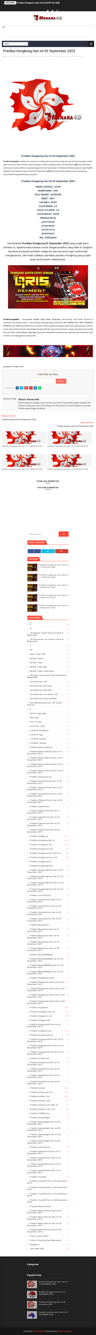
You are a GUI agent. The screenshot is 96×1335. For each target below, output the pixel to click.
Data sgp (34, 718)
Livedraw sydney (38, 739)
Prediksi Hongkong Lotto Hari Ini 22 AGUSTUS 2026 (67, 446)
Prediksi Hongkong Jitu (76, 56)
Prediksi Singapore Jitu (41, 1016)
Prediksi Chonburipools (41, 777)
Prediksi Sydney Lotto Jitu (42, 1109)
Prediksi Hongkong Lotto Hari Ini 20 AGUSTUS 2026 (67, 469)
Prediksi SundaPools (40, 1058)
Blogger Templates (64, 1331)
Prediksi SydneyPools (40, 1147)
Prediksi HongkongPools (41, 866)
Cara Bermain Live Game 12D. (44, 694)
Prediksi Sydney (37, 1088)
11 (31, 629)
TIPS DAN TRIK (37, 1249)
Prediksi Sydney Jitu (40, 1096)
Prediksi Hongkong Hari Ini (56, 56)
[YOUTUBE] (38, 8)
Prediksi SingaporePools (41, 1035)
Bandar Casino (37, 658)
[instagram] (57, 11)
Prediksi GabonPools (40, 806)
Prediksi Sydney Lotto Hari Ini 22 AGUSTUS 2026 (39, 3)
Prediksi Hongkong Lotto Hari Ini (45, 853)
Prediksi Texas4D (38, 1177)
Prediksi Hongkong (39, 56)
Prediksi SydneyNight (40, 1118)
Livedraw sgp (36, 735)
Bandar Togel (36, 663)
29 (31, 650)
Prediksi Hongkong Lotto (41, 849)
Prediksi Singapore (39, 1007)
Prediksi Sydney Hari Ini (41, 1092)
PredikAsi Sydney (38, 743)
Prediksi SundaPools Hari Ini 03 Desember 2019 (43, 1076)
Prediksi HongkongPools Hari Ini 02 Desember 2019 (45, 877)
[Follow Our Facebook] (34, 551)
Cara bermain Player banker (43, 699)
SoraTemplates (39, 1331)
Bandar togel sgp (38, 667)
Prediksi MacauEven (39, 925)
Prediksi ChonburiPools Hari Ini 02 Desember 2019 (44, 789)
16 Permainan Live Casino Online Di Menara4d (45, 640)
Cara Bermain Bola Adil (41, 690)
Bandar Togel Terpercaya (42, 671)
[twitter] (48, 11)
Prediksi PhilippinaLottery (42, 978)
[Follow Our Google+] (61, 551)
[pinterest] (52, 11)
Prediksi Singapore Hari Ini (42, 1012)
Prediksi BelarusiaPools (41, 747)
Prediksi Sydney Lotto (40, 1101)
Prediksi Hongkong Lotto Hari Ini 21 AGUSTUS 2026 (22, 469)
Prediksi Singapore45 (40, 1020)
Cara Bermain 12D (38, 682)
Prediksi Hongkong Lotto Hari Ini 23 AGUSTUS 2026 (22, 446)
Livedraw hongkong (39, 730)
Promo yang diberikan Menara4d (46, 1240)
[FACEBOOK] (43, 8)
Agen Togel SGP (37, 654)
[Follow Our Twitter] (48, 551)
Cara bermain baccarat (41, 686)
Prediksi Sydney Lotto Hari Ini (44, 1105)
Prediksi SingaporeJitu (41, 1031)
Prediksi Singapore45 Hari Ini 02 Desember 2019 (44, 1026)
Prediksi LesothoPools (40, 895)
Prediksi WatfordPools (40, 1206)
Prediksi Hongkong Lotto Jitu (44, 857)
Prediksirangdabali (11, 319)
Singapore (35, 1245)
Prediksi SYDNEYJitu (40, 1113)
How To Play (36, 722)
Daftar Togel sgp (38, 713)
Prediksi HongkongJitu (41, 862)
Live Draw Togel (37, 726)
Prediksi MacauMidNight (41, 955)
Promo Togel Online (39, 1236)
